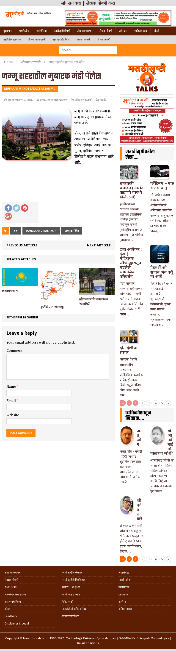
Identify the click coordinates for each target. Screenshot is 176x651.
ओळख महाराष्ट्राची (36, 39)
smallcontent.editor (53, 100)
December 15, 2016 (20, 100)
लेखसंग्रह (123, 572)
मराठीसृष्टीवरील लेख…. (140, 154)
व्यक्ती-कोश (124, 580)
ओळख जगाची (103, 39)
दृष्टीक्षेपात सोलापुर (53, 307)
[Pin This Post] (24, 208)
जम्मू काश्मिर (72, 231)
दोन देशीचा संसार (128, 350)
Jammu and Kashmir (41, 231)
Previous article (22, 245)
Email (11, 401)
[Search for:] (88, 50)
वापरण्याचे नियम (13, 601)
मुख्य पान (7, 30)
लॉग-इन (123, 30)
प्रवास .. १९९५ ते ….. (73, 587)
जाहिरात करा (140, 30)
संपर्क (156, 30)
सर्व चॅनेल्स (41, 30)
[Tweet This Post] (16, 208)
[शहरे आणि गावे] (28, 14)
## (16, 231)
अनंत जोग (140, 437)
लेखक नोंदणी (105, 30)
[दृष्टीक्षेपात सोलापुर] (59, 299)
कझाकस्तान (10, 290)
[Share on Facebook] (8, 208)
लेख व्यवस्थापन (84, 30)
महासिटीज (24, 30)
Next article (99, 245)
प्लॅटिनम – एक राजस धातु (162, 185)
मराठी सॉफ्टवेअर (70, 616)
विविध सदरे (67, 601)
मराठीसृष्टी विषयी (62, 30)
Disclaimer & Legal (17, 623)
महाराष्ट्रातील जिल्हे (61, 39)
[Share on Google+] (8, 216)
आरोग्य (122, 601)
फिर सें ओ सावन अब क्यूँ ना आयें (161, 272)
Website (12, 415)
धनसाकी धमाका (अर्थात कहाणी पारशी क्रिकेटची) (131, 190)
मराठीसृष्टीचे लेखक (72, 572)
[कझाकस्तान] (20, 283)
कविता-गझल (125, 609)
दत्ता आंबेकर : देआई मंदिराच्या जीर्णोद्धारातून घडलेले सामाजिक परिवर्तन (131, 262)
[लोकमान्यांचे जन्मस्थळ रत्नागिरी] (97, 292)
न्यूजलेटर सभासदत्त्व (15, 594)
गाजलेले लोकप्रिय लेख (74, 609)
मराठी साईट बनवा (71, 594)
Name (11, 387)
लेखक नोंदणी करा (100, 3)
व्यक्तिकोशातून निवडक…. (138, 415)
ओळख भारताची (84, 39)
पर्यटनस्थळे (100, 100)
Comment (14, 351)
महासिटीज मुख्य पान (12, 39)
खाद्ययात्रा (123, 594)
